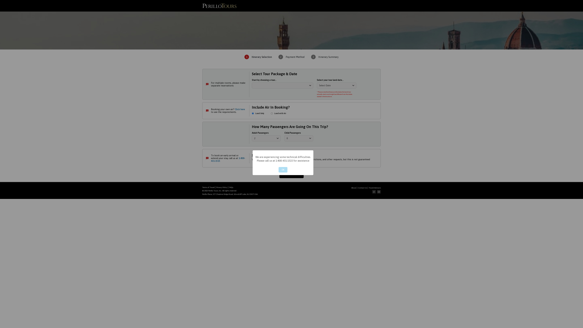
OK (283, 170)
